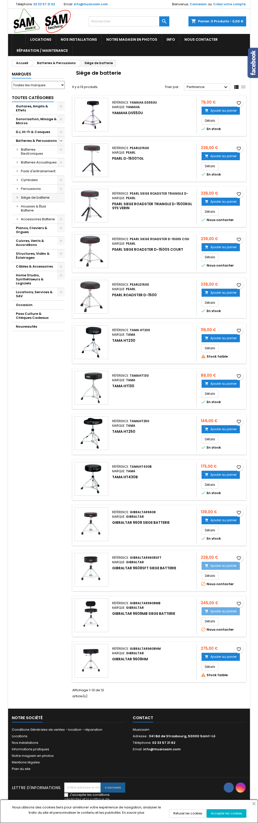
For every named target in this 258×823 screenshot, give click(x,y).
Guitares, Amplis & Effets (32, 108)
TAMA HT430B (125, 477)
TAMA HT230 (123, 340)
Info (171, 39)
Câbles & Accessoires (34, 266)
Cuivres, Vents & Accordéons (30, 242)
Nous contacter (201, 39)
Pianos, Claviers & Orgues (31, 230)
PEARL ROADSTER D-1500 (134, 294)
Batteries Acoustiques (39, 162)
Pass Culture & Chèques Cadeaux (32, 315)
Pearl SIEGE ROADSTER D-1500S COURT (147, 249)
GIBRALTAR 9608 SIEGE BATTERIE (141, 522)
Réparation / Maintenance (42, 50)
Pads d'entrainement (38, 171)
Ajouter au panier (221, 110)
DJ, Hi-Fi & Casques (33, 131)
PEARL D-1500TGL (128, 158)
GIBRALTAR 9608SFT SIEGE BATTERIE (144, 568)
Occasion (24, 304)
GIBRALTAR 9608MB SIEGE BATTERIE (143, 613)
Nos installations (79, 39)
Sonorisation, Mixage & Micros (36, 121)
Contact (143, 718)
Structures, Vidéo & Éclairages (33, 255)
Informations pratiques (30, 749)
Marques (21, 74)
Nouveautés (26, 326)
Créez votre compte (229, 4)
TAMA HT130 (123, 385)
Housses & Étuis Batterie (33, 208)
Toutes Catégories (33, 98)
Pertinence (208, 87)
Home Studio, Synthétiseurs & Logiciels (30, 279)
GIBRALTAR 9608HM (130, 659)
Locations (40, 39)
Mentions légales (26, 762)
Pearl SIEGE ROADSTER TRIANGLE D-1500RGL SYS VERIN (152, 205)
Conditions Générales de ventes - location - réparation (57, 729)
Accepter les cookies (226, 813)
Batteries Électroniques (32, 151)
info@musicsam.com (91, 4)
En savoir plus (133, 812)
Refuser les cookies (187, 813)
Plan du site (21, 768)
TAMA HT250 (123, 431)
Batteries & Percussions (36, 140)
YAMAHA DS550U (127, 112)
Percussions (31, 188)
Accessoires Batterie (38, 219)
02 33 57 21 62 (44, 4)
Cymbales (29, 180)
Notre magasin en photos (131, 39)
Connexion (198, 4)
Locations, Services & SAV (34, 294)
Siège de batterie (35, 197)
